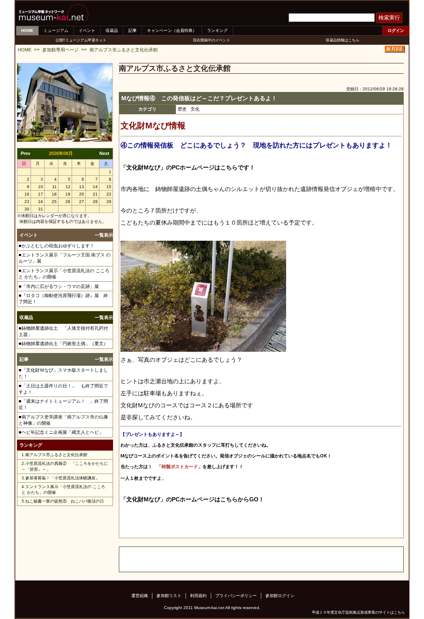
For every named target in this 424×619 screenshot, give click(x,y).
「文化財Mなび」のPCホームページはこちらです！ (187, 167)
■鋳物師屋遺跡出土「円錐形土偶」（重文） (63, 343)
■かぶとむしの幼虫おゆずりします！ (56, 245)
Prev (25, 153)
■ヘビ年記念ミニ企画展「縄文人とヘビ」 (61, 432)
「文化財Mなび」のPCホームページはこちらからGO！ (192, 499)
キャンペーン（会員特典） (172, 30)
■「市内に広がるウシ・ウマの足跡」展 (59, 286)
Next (104, 153)
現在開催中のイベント (211, 40)
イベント (87, 30)
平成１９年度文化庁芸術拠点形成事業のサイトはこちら (358, 612)
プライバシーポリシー (236, 595)
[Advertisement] (216, 559)
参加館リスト (169, 595)
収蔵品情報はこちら (342, 40)
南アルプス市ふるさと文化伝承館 (123, 49)
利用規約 (198, 595)
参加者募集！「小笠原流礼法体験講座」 (62, 478)
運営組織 (139, 595)
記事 (132, 30)
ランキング (217, 30)
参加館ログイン (279, 595)
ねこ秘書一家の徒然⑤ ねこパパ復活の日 (64, 501)
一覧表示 (104, 234)
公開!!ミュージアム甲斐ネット (80, 40)
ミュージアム (55, 30)
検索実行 (389, 18)
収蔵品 (112, 30)
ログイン (396, 30)
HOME (27, 30)
